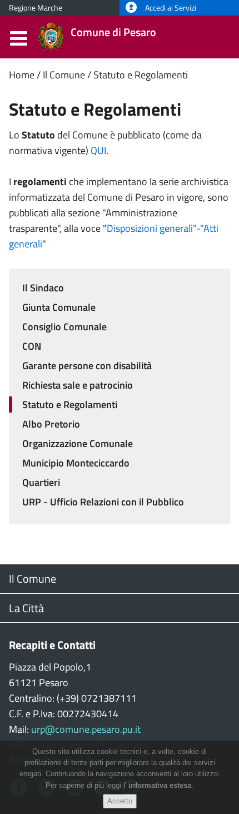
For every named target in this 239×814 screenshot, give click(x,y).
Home (21, 74)
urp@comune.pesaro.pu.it (86, 729)
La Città (26, 608)
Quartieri (41, 482)
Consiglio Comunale (64, 326)
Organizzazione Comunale (77, 443)
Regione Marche (35, 8)
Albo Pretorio (51, 423)
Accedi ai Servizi (169, 8)
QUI (98, 150)
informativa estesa (159, 785)
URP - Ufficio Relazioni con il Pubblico (103, 501)
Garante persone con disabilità (87, 365)
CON (31, 346)
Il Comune (64, 74)
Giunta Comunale (59, 307)
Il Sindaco (43, 287)
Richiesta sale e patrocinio (77, 385)
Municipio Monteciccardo (76, 462)
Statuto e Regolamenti (140, 74)
